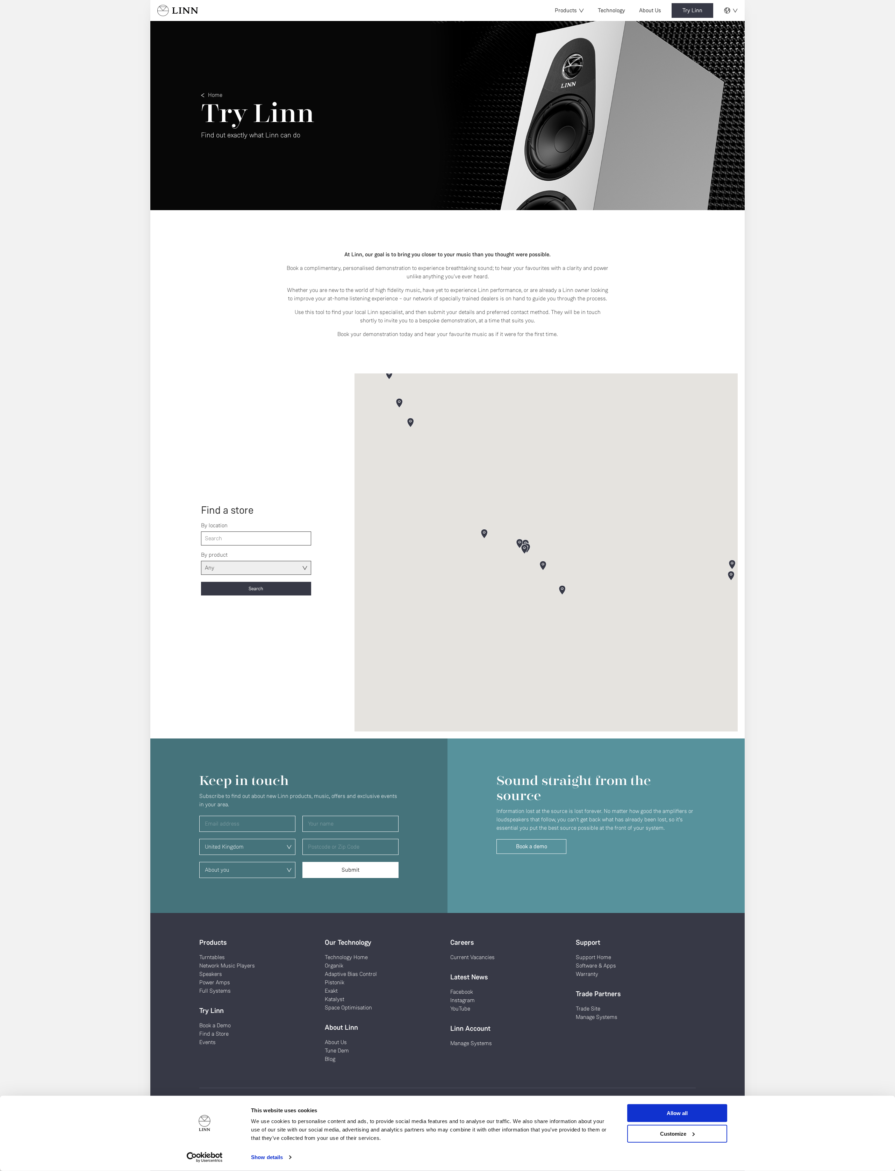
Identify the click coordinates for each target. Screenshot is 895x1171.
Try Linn (692, 10)
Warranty (587, 974)
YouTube (460, 1008)
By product (214, 554)
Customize (673, 1133)
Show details (267, 1157)
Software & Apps (596, 965)
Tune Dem (337, 1050)
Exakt (331, 990)
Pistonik (334, 982)
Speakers (210, 974)
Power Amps (214, 982)
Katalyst (334, 999)
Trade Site (588, 1008)
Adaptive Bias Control (351, 974)
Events (207, 1042)
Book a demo (531, 846)
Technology (611, 10)
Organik (334, 965)
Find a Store (214, 1033)
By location (214, 525)
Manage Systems (471, 1043)
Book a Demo (215, 1025)
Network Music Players (227, 965)
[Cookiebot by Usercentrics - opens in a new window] (204, 1157)
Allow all (677, 1113)
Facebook (461, 991)
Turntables (212, 957)
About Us (650, 10)
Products (566, 10)
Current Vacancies (472, 957)
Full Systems (215, 990)
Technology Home (346, 957)
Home (215, 95)
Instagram (462, 1000)
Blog (330, 1059)
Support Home (593, 957)
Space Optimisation (348, 1007)
